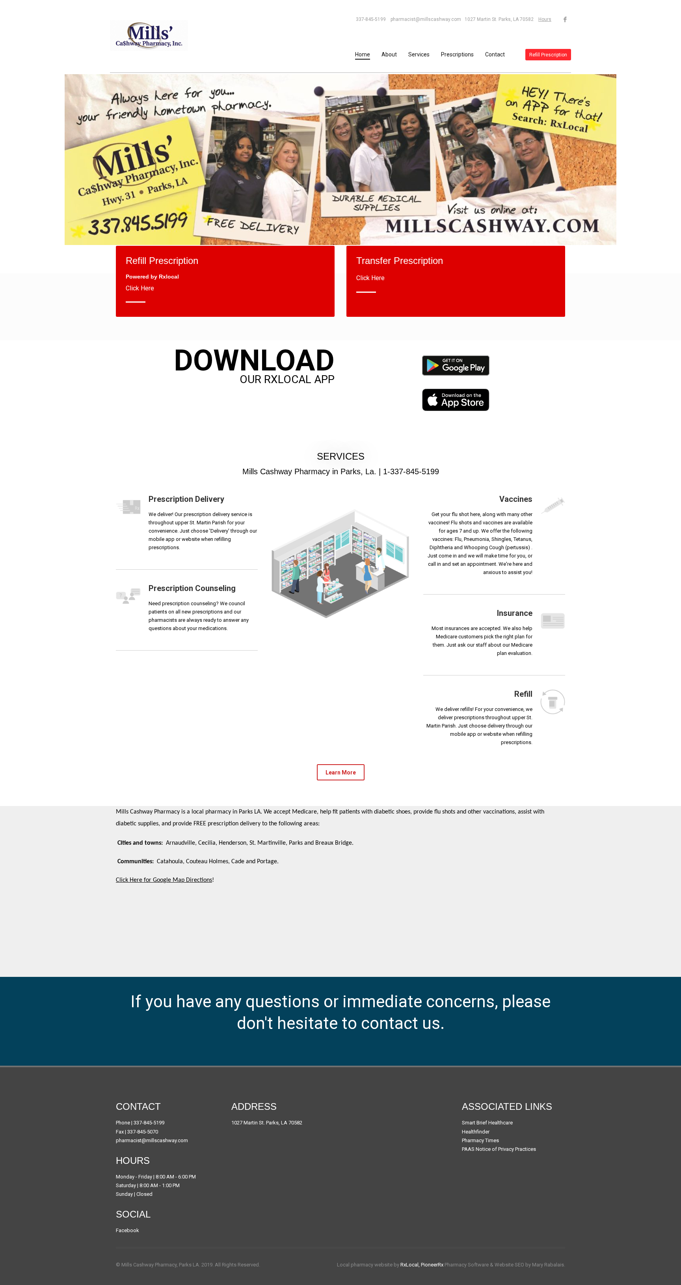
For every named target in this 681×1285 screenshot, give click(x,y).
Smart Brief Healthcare (487, 1123)
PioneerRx (432, 1265)
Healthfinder (475, 1132)
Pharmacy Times (480, 1140)
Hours (544, 19)
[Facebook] (565, 19)
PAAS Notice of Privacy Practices (499, 1149)
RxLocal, (410, 1265)
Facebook (127, 1230)
